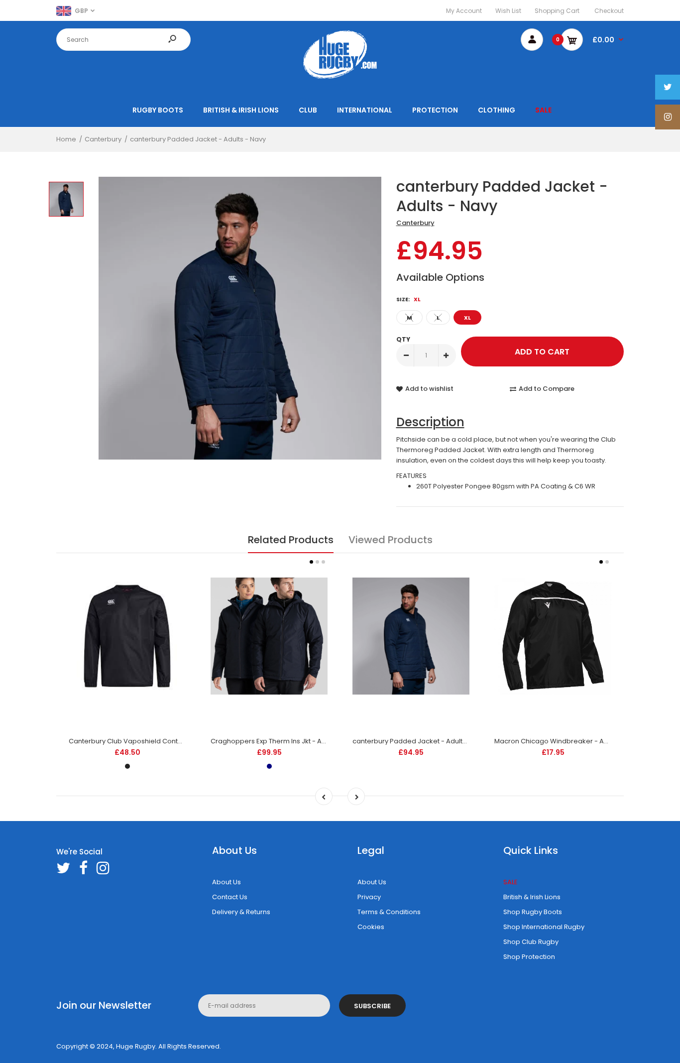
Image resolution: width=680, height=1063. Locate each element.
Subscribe (372, 1006)
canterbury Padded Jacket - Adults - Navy (420, 741)
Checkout (609, 10)
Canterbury (415, 223)
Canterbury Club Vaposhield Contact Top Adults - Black (158, 741)
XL (467, 318)
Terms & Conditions (389, 912)
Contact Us (229, 897)
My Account (464, 10)
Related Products (291, 540)
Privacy (369, 897)
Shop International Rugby (543, 927)
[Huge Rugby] (340, 78)
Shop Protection (529, 956)
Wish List (508, 10)
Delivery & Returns (241, 912)
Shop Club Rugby (531, 941)
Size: (408, 299)
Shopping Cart (557, 10)
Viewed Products (390, 540)
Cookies (370, 927)
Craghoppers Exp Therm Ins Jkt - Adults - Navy (285, 741)
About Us (226, 882)
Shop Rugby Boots (532, 912)
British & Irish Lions (532, 897)
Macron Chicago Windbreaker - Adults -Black (568, 741)
